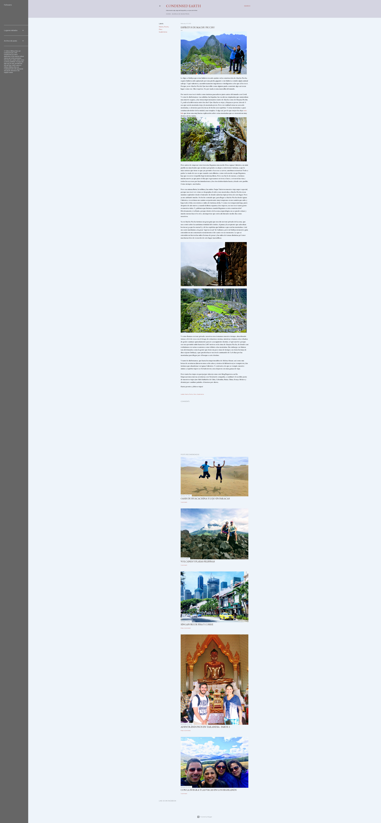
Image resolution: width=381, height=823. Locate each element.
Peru (160, 29)
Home (168, 14)
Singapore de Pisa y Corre (197, 624)
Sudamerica (163, 32)
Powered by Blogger (206, 817)
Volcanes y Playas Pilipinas (198, 561)
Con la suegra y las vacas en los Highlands (209, 789)
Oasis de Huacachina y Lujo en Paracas (205, 498)
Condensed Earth (183, 6)
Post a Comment (186, 628)
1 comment (184, 502)
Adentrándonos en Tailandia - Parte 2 (205, 726)
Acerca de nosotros (180, 14)
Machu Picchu (164, 27)
